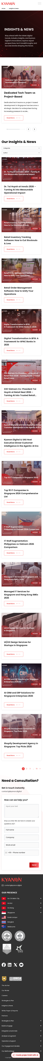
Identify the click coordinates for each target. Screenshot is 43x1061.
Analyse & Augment (9, 1036)
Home (3, 8)
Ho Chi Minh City (13, 898)
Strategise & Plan (8, 1001)
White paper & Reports (10, 1011)
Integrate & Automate (9, 1031)
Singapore (11, 913)
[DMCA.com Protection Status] (15, 980)
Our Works (5, 990)
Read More (11, 118)
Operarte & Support (9, 1041)
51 (36, 768)
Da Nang (11, 908)
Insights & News (7, 1006)
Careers (4, 995)
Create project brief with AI (27, 1055)
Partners (5, 1016)
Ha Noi (10, 903)
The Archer (6, 985)
